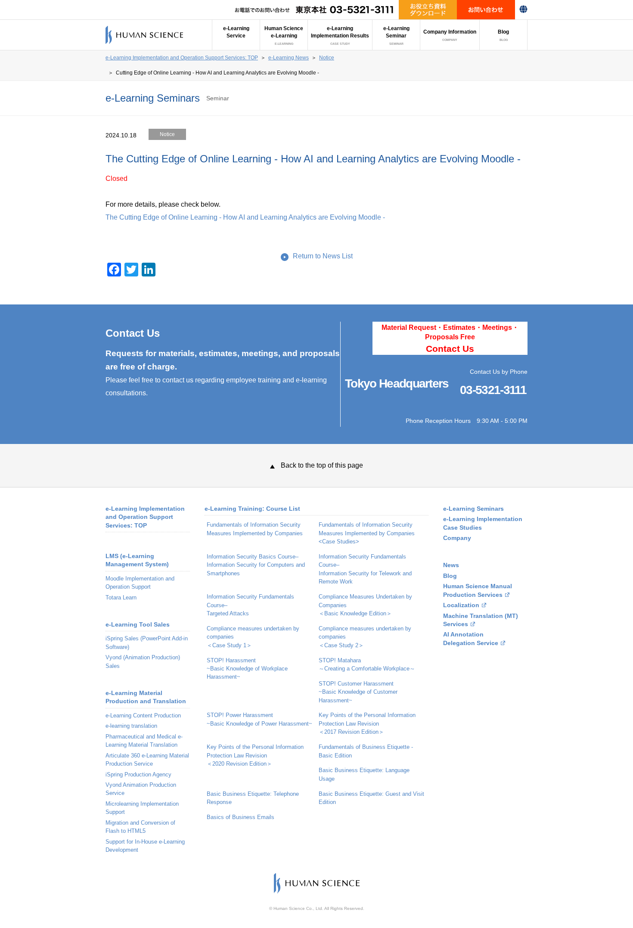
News (451, 565)
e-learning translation (131, 726)
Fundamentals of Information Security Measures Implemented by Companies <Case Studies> (367, 533)
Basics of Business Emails (240, 817)
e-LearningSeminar (396, 35)
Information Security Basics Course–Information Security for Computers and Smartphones (256, 565)
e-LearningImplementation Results (340, 35)
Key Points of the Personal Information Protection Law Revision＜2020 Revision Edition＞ (255, 755)
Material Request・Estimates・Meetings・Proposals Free (450, 339)
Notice (326, 58)
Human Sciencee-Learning (283, 35)
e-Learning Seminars (473, 509)
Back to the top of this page (322, 465)
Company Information (449, 35)
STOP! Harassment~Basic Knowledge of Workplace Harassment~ (247, 668)
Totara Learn (121, 597)
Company (457, 538)
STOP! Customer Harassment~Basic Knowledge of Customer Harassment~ (358, 692)
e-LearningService (236, 32)
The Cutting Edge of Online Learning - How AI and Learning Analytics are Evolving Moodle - (245, 217)
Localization (461, 605)
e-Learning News (288, 58)
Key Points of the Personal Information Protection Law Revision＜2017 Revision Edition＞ (367, 723)
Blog (503, 35)
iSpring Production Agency (138, 774)
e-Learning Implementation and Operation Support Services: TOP (182, 58)
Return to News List (323, 256)
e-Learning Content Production (143, 715)
